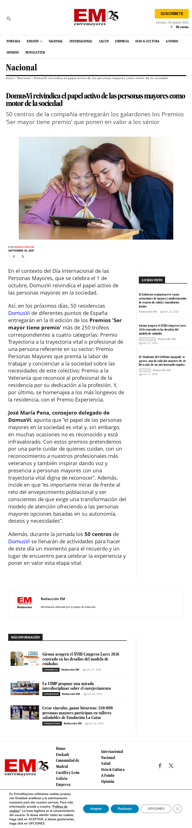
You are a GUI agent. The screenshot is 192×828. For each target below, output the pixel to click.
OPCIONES (156, 808)
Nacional (21, 67)
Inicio (10, 78)
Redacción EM (24, 246)
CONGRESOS (147, 339)
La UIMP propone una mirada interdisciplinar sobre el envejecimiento (76, 686)
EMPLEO (145, 370)
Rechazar (125, 808)
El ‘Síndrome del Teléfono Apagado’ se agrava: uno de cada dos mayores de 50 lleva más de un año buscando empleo (162, 361)
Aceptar (96, 808)
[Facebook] (14, 257)
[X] (22, 257)
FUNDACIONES (52, 723)
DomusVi (19, 312)
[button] (9, 18)
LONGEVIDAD (51, 694)
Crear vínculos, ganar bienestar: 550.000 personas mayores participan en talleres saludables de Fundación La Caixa (77, 712)
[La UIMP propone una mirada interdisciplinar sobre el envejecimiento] (25, 688)
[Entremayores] (96, 16)
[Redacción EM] (24, 603)
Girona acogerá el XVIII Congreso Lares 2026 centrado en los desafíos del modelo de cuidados (162, 329)
